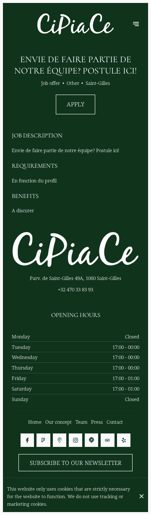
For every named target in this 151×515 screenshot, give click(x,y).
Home (35, 422)
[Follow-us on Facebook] (27, 440)
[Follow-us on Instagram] (75, 440)
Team (82, 422)
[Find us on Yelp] (123, 440)
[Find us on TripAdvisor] (107, 440)
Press (97, 422)
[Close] (141, 496)
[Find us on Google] (59, 440)
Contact (115, 422)
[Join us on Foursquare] (43, 440)
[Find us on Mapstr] (91, 440)
